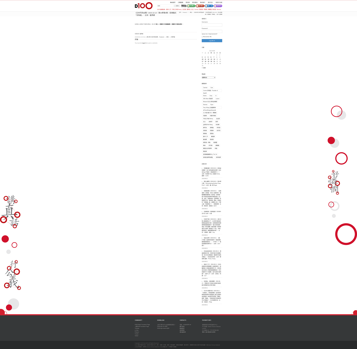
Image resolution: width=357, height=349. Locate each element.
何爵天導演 (213, 115)
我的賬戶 (202, 2)
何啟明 (205, 115)
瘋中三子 (168, 9)
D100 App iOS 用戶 (162, 326)
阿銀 (216, 148)
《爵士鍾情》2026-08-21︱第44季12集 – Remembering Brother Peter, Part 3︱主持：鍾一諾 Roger (211, 183)
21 (214, 61)
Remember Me (207, 36)
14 (214, 59)
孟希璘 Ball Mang (208, 124)
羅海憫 (205, 139)
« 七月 (204, 68)
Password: (205, 28)
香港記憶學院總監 (208, 157)
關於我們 (182, 326)
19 (208, 61)
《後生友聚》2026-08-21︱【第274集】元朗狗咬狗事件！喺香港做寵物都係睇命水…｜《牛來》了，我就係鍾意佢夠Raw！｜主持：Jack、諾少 (211, 241)
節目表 (188, 2)
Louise (217, 98)
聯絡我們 (172, 2)
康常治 (188, 9)
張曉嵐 (212, 127)
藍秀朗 (141, 34)
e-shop (136, 330)
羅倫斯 (213, 136)
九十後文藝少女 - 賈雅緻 (209, 112)
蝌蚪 (204, 145)
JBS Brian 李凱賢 (208, 98)
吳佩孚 (210, 121)
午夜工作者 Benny (177, 9)
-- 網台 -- (191, 12)
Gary (211, 95)
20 (211, 61)
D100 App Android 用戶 (163, 328)
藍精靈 (215, 142)
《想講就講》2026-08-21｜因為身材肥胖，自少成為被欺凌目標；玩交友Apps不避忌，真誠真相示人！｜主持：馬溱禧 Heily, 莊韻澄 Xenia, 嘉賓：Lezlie (211, 171)
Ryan (211, 104)
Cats (211, 87)
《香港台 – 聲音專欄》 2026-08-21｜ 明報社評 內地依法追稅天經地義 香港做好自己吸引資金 (211, 283)
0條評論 (173, 37)
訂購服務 (180, 2)
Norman (219, 9)
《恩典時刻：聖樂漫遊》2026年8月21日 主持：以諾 (211, 212)
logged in (144, 43)
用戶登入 (210, 2)
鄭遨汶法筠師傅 (207, 148)
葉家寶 (201, 9)
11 (205, 59)
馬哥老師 (218, 157)
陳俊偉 (205, 151)
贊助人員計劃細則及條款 (208, 332)
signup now (205, 34)
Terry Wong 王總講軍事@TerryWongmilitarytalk (209, 108)
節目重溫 (194, 2)
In (215, 95)
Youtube (137, 328)
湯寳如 (212, 133)
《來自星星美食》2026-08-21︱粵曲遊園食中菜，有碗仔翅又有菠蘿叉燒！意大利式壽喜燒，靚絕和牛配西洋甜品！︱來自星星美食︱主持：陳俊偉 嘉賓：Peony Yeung (211, 254)
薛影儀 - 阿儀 (206, 142)
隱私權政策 (183, 332)
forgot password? (213, 34)
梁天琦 (218, 130)
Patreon (137, 332)
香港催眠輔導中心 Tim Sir (210, 154)
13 (211, 59)
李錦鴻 (205, 9)
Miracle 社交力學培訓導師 (210, 101)
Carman (196, 9)
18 (205, 61)
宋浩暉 (217, 124)
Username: (205, 22)
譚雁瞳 (210, 9)
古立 (192, 9)
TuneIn (137, 334)
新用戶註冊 (219, 2)
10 (202, 59)
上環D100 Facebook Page (142, 326)
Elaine (204, 95)
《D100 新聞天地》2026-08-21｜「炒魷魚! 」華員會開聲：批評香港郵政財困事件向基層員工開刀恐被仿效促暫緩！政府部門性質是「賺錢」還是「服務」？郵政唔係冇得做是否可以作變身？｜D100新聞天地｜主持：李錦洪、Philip (211, 296)
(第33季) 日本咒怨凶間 (199, 12)
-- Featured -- (185, 12)
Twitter (136, 336)
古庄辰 (184, 9)
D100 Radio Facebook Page (142, 324)
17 (202, 61)
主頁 (180, 12)
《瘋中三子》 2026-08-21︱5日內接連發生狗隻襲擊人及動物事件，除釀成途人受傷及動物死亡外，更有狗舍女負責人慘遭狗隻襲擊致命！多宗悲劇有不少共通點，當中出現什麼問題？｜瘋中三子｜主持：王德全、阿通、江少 (211, 270)
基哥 (217, 121)
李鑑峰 (212, 130)
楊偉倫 (205, 133)
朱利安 (214, 9)
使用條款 (182, 330)
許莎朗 (210, 145)
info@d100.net (187, 324)
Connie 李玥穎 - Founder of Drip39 (210, 91)
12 (208, 59)
